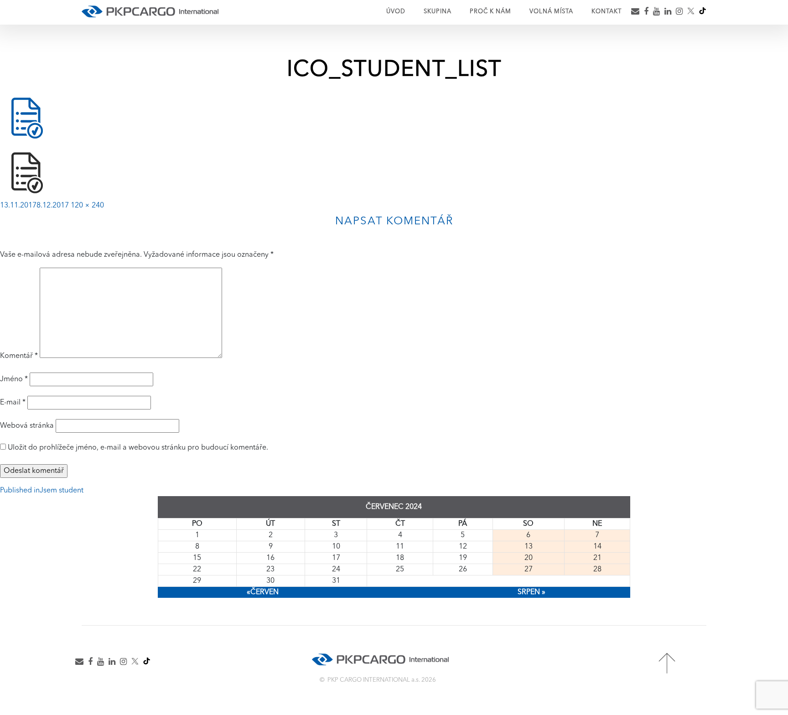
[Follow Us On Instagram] (681, 13)
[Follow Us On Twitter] (693, 13)
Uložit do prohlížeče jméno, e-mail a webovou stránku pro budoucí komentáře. (138, 447)
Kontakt (606, 12)
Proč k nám (490, 12)
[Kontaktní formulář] (81, 672)
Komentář (19, 356)
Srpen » (531, 592)
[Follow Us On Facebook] (648, 13)
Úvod (395, 12)
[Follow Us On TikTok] (702, 8)
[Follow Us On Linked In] (670, 13)
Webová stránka (27, 426)
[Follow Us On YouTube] (658, 13)
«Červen (263, 592)
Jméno (14, 379)
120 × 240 (87, 205)
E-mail (13, 402)
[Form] (637, 13)
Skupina (437, 12)
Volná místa (551, 12)
